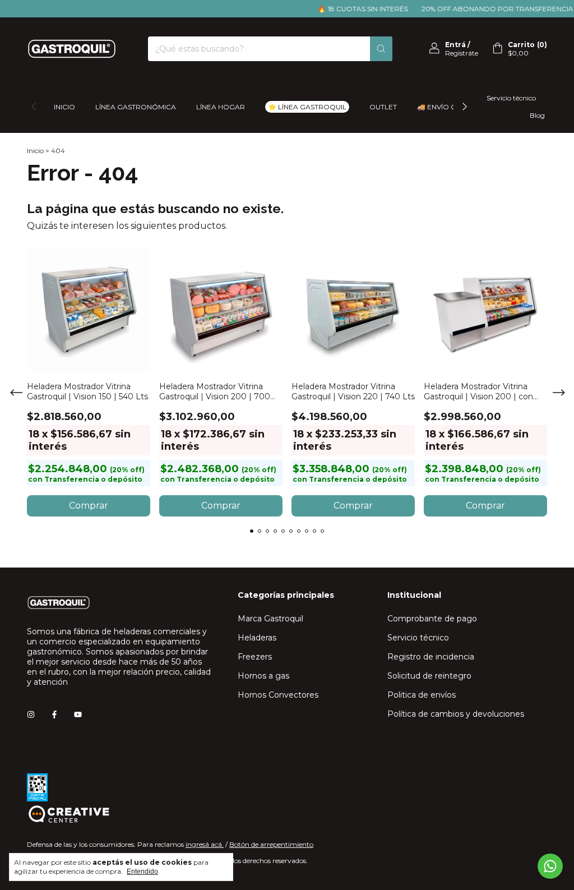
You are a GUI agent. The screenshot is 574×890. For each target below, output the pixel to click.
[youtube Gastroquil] (78, 714)
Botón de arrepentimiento (271, 844)
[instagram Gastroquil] (31, 714)
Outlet (383, 107)
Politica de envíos (421, 695)
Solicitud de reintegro (429, 676)
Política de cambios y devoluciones (455, 714)
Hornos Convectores (278, 695)
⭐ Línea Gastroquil (307, 107)
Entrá (455, 44)
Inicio (64, 107)
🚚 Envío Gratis (446, 107)
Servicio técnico (511, 98)
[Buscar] (381, 48)
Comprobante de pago (432, 619)
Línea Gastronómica (135, 107)
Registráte (461, 53)
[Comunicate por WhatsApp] (550, 866)
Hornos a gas (263, 676)
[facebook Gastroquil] (54, 714)
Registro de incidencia (430, 657)
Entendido (142, 871)
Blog (537, 115)
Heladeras (257, 638)
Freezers (255, 657)
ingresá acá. (205, 844)
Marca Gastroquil (270, 619)
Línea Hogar (220, 107)
